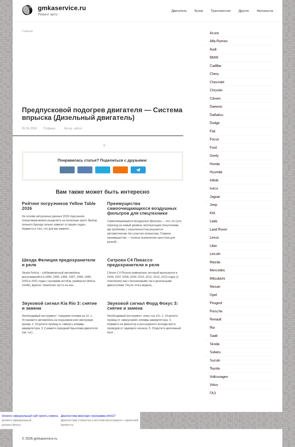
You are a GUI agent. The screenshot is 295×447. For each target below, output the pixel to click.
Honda (215, 164)
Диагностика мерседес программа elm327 (88, 415)
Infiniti (214, 180)
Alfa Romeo (218, 41)
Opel (213, 295)
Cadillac (216, 66)
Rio (212, 327)
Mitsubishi (217, 278)
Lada (213, 221)
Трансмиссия (221, 10)
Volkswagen (219, 377)
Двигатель (179, 10)
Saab (214, 335)
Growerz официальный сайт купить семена (30, 415)
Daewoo (216, 106)
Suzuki (215, 360)
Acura (214, 33)
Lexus (214, 237)
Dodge (215, 123)
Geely (214, 155)
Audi (213, 49)
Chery (214, 74)
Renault (215, 319)
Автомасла (265, 10)
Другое (244, 10)
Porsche (216, 311)
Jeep (213, 205)
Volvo (214, 385)
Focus (214, 139)
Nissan (215, 286)
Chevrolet (217, 82)
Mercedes (217, 270)
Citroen (215, 98)
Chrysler (216, 90)
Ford (213, 147)
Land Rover (218, 229)
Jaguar (215, 196)
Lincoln (215, 254)
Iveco (214, 188)
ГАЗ (213, 393)
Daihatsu (216, 115)
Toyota (215, 368)
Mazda (215, 262)
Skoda (214, 344)
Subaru (215, 352)
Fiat (212, 131)
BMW (214, 57)
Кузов (199, 10)
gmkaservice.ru (62, 8)
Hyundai (216, 172)
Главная (27, 31)
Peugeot (216, 303)
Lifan (213, 246)
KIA (212, 213)
